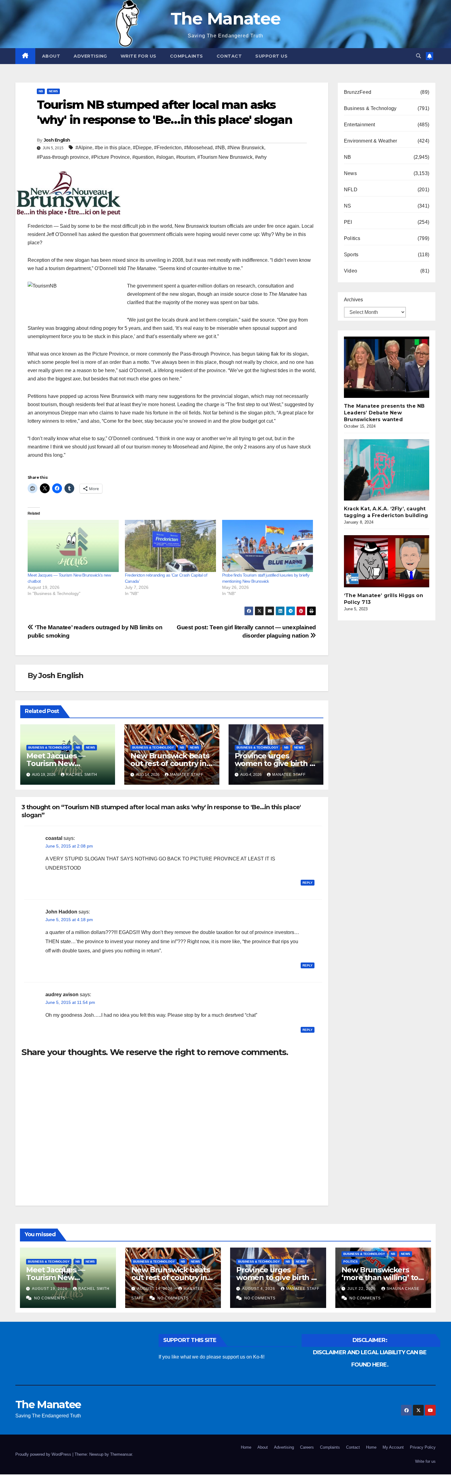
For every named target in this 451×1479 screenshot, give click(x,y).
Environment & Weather (370, 140)
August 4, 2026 (259, 1289)
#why (261, 157)
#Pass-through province (63, 157)
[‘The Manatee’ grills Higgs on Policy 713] (390, 561)
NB (41, 91)
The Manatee (225, 18)
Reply (308, 882)
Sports (351, 254)
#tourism (185, 157)
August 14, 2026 (155, 1289)
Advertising (90, 56)
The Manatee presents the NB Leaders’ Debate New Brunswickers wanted (384, 412)
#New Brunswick (245, 147)
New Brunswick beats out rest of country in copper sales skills (169, 763)
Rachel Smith (81, 774)
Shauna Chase (403, 1289)
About (51, 56)
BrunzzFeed (357, 92)
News (53, 91)
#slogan (165, 157)
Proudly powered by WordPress (43, 1454)
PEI (348, 222)
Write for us (138, 56)
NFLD (350, 189)
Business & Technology (49, 747)
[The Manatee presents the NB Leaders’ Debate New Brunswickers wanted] (390, 367)
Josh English (57, 140)
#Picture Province (110, 157)
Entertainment (359, 124)
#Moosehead (198, 147)
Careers (307, 1447)
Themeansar (121, 1454)
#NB (220, 147)
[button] (418, 56)
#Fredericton (168, 147)
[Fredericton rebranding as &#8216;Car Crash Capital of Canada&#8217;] (170, 546)
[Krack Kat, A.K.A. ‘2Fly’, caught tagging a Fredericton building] (390, 470)
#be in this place (112, 147)
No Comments (49, 1298)
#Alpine (83, 147)
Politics (352, 238)
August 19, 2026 (50, 1289)
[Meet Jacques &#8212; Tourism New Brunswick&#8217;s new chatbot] (73, 546)
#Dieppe (142, 147)
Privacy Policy (423, 1447)
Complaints (186, 56)
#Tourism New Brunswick (224, 157)
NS (347, 205)
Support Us (271, 56)
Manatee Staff (186, 774)
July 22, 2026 (362, 1289)
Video (350, 270)
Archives (353, 299)
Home (246, 1447)
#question (143, 157)
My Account (393, 1447)
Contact (229, 56)
